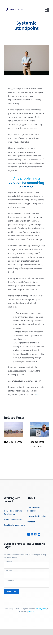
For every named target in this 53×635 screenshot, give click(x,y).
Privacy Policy (41, 609)
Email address (9, 580)
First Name (8, 561)
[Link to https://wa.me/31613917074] (35, 534)
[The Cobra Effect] (13, 423)
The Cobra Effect (13, 442)
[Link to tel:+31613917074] (28, 534)
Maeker (31, 611)
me (37, 394)
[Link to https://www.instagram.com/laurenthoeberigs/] (31, 534)
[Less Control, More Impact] (39, 423)
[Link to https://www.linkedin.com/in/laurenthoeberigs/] (38, 534)
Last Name (8, 571)
